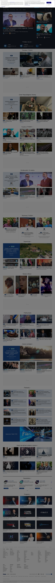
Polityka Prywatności (3, 6)
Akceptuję (49, 2)
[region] (27, 4)
